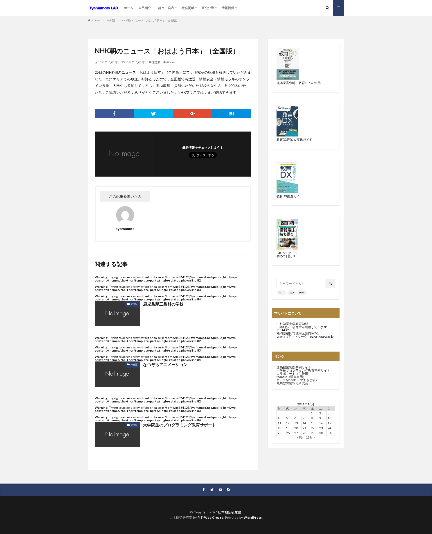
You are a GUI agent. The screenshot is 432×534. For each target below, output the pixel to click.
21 (304, 428)
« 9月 (300, 437)
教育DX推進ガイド (290, 196)
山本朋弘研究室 (229, 512)
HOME (96, 20)
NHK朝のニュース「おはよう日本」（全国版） (150, 20)
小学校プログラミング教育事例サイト (303, 370)
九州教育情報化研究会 (292, 383)
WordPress (253, 517)
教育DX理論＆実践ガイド (294, 139)
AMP (281, 292)
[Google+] (192, 113)
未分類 (111, 20)
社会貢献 (188, 8)
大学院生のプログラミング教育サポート (179, 424)
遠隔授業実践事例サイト (294, 367)
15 (313, 423)
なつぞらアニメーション (165, 364)
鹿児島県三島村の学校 (163, 303)
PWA (301, 292)
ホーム (128, 8)
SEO (292, 292)
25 (279, 433)
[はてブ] (231, 113)
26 (288, 433)
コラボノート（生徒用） (294, 373)
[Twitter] (153, 113)
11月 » (310, 437)
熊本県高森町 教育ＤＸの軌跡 (299, 83)
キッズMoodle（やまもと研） (298, 380)
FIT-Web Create (210, 517)
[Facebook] (114, 113)
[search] (330, 283)
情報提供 (228, 8)
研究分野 (208, 8)
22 (313, 428)
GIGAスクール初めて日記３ (287, 254)
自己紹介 (144, 8)
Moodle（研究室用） (291, 377)
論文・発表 (166, 8)
